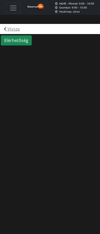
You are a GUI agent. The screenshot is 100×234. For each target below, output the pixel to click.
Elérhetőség (16, 40)
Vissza (13, 29)
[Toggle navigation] (13, 8)
